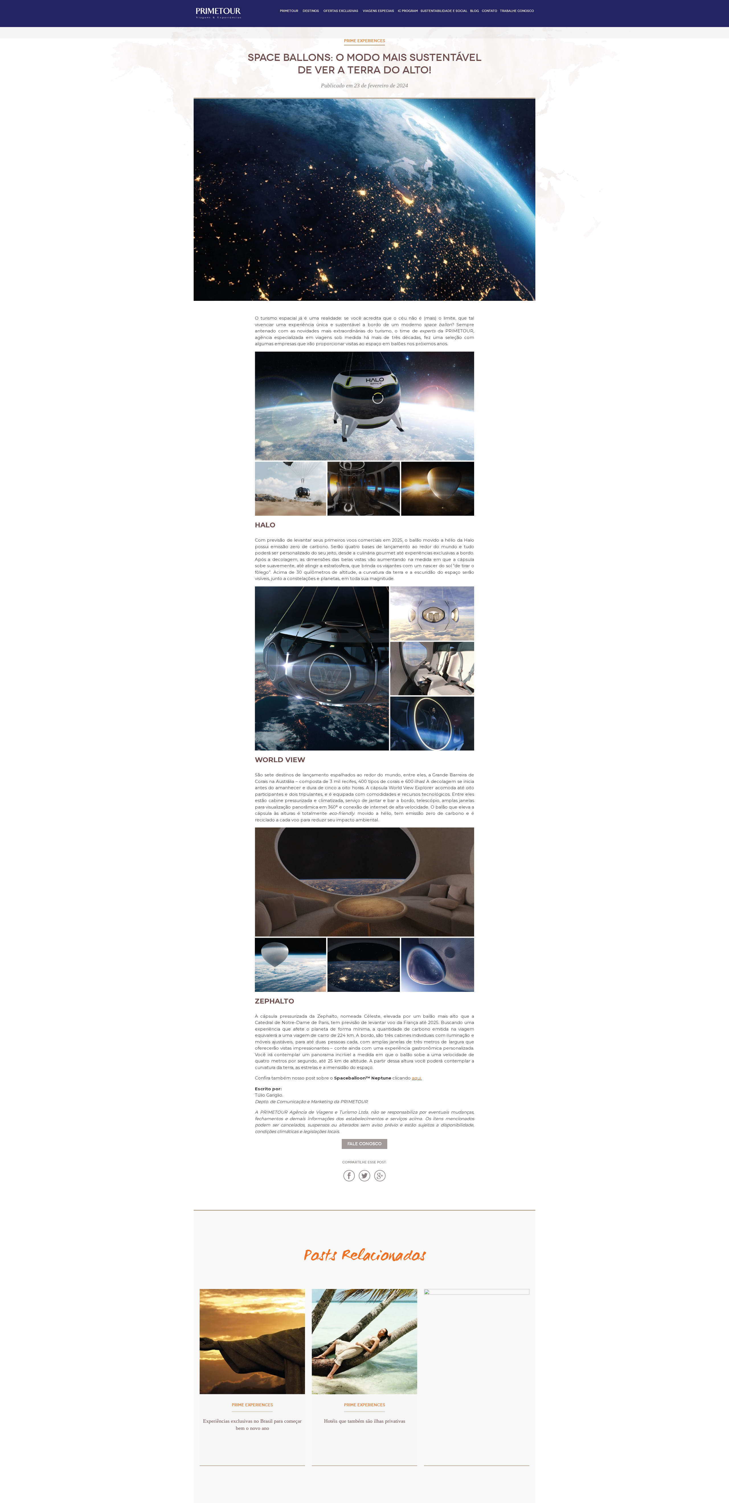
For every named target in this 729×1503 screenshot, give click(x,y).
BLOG (474, 11)
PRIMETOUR (289, 11)
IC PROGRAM (408, 11)
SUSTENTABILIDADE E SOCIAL (444, 11)
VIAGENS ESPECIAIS (378, 11)
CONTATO (489, 11)
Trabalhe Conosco (517, 11)
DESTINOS (311, 11)
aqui (416, 1078)
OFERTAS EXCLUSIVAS (340, 11)
